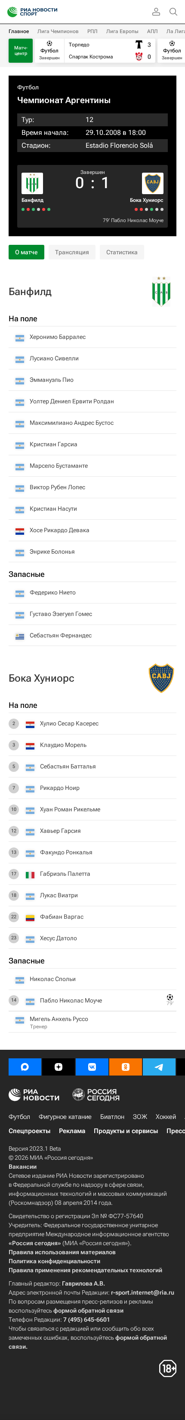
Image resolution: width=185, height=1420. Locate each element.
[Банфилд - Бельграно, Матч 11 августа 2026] (43, 209)
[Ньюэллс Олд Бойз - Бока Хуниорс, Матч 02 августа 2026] (146, 209)
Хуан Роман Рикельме (70, 809)
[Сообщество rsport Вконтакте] (92, 1067)
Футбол (28, 87)
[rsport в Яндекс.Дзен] (58, 1067)
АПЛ (152, 31)
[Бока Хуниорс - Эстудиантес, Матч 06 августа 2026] (151, 209)
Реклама (72, 1131)
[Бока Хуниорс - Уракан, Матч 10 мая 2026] (136, 209)
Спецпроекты (29, 1131)
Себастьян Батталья (68, 766)
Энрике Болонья (52, 551)
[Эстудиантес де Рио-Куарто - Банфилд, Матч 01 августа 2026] (38, 209)
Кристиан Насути (53, 508)
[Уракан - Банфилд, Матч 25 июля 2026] (28, 209)
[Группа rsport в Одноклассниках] (125, 1067)
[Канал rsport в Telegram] (159, 1067)
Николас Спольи (53, 978)
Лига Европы (122, 31)
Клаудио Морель (63, 744)
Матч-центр (21, 50)
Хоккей (166, 1117)
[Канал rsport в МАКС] (25, 1067)
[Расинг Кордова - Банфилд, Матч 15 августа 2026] (48, 209)
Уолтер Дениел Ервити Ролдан (72, 401)
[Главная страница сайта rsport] (51, 12)
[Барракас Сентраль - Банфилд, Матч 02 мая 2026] (23, 209)
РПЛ (92, 31)
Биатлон (112, 1117)
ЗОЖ (140, 1117)
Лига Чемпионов (58, 31)
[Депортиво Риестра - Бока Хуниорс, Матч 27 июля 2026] (141, 209)
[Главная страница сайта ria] (9, 12)
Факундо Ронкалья (66, 852)
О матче (26, 252)
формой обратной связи (88, 1310)
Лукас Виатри (59, 895)
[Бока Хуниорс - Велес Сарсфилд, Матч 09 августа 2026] (156, 209)
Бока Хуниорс (146, 200)
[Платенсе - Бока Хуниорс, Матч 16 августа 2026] (161, 209)
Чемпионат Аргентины (64, 100)
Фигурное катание (65, 1117)
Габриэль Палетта (65, 873)
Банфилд (32, 200)
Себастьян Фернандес (61, 635)
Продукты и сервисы (126, 1131)
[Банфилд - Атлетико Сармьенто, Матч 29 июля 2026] (33, 209)
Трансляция (72, 252)
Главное (19, 31)
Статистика (122, 252)
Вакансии (23, 1166)
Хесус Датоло (58, 938)
